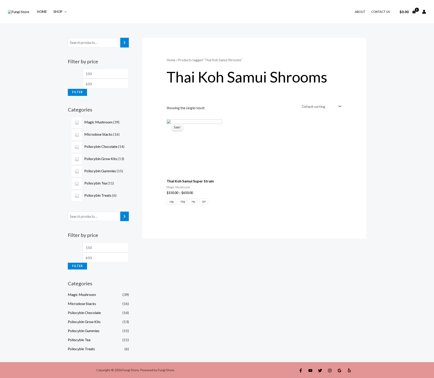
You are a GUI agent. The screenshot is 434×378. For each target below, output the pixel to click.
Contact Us (380, 12)
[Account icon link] (424, 12)
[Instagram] (330, 371)
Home (42, 12)
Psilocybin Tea (79, 340)
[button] (64, 12)
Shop (57, 12)
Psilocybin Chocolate (84, 312)
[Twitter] (320, 371)
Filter (77, 92)
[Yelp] (349, 371)
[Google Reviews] (339, 371)
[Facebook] (301, 371)
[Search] (124, 42)
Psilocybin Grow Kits (84, 321)
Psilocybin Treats (81, 349)
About (360, 12)
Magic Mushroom (82, 294)
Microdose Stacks (82, 303)
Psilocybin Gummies (83, 330)
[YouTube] (310, 371)
